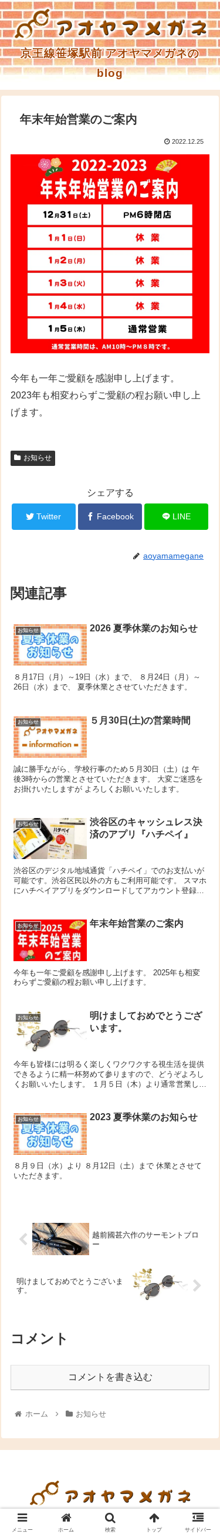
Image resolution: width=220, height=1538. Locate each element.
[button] (197, 1161)
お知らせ (37, 458)
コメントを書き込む (110, 1377)
